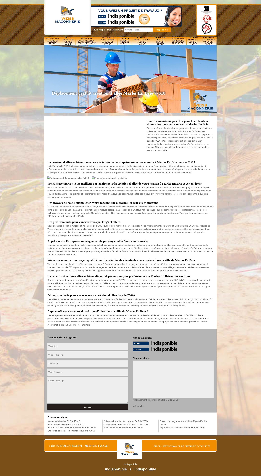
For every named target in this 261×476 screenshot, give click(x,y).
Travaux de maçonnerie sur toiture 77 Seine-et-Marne (177, 41)
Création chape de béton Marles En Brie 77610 (125, 421)
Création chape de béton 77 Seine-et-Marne (124, 41)
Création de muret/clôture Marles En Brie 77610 (126, 424)
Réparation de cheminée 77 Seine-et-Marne (208, 41)
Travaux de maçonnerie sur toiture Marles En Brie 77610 (183, 423)
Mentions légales (97, 446)
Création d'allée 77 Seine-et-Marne (193, 41)
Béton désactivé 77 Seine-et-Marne (68, 41)
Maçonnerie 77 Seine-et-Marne (52, 41)
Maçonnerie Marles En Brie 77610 (63, 421)
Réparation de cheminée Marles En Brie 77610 (182, 427)
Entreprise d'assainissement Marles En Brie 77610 (71, 427)
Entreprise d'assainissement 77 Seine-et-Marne (87, 41)
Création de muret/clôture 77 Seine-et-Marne (142, 41)
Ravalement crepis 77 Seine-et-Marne (161, 41)
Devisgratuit (144, 18)
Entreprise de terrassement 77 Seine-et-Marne (107, 41)
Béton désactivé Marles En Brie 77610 (65, 424)
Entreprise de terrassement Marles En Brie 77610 (71, 431)
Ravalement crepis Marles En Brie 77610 (123, 427)
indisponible (121, 16)
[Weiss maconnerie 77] (133, 446)
